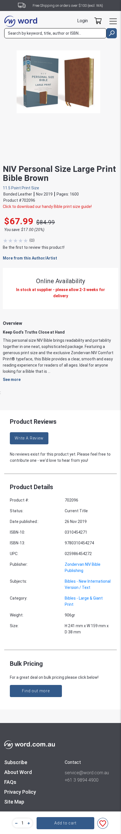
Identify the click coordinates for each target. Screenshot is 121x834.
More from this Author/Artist (30, 258)
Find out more (36, 691)
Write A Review (29, 438)
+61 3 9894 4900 (81, 780)
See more (12, 379)
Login (82, 20)
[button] (15, 823)
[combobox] (55, 33)
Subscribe (15, 762)
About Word (18, 772)
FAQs (10, 782)
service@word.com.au (87, 772)
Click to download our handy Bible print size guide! (47, 206)
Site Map (14, 802)
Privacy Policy (20, 792)
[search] (111, 33)
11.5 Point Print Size (21, 188)
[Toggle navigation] (113, 21)
